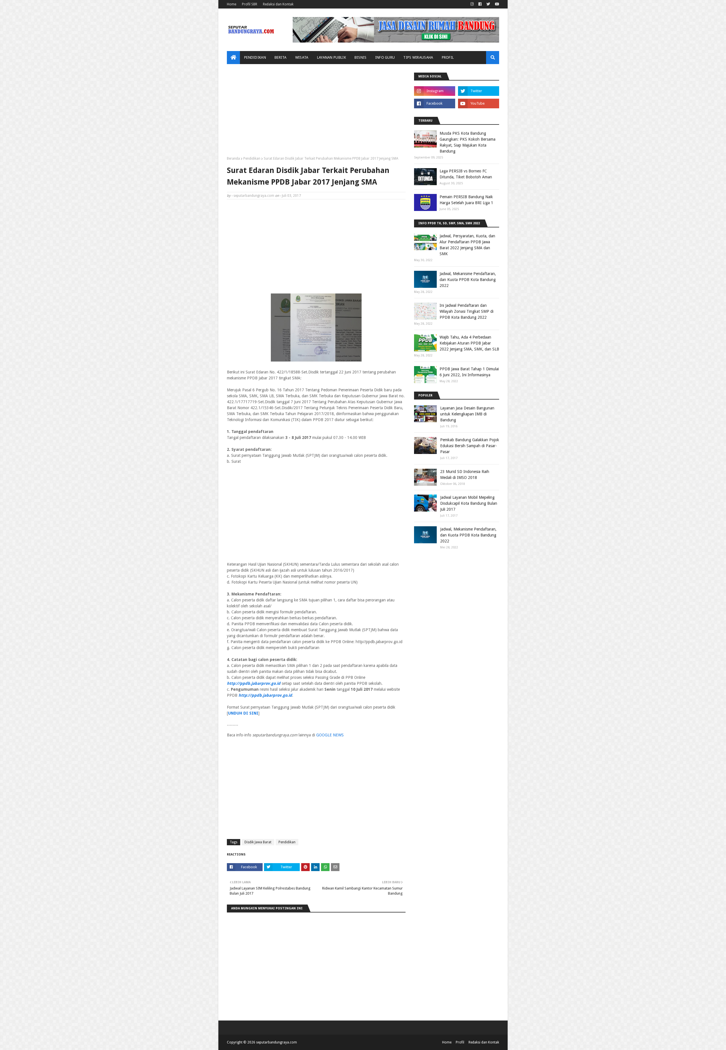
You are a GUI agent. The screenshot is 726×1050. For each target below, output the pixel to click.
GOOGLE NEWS (330, 735)
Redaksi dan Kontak (278, 4)
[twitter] (488, 4)
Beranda (233, 158)
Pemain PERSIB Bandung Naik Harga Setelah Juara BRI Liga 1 (466, 200)
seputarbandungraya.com (253, 196)
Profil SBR (249, 4)
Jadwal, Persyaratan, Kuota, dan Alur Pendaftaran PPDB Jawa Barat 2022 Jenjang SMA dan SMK (467, 245)
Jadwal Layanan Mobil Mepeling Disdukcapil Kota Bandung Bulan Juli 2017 (468, 503)
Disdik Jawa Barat (257, 842)
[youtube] (496, 4)
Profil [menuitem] (448, 57)
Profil (460, 1042)
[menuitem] (233, 57)
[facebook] (480, 4)
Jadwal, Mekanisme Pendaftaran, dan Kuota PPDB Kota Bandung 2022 (468, 279)
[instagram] (472, 4)
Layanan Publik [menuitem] (331, 57)
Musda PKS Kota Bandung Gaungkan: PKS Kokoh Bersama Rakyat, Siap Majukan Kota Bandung (467, 142)
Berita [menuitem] (281, 57)
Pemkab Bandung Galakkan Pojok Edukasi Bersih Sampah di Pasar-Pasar (469, 446)
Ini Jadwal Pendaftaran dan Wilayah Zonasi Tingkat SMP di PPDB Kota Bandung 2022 (466, 311)
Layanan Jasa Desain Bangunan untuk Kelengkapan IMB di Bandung (467, 414)
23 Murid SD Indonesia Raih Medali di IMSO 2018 (464, 474)
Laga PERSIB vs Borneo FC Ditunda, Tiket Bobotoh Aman (466, 174)
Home (231, 4)
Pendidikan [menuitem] (255, 57)
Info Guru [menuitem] (385, 57)
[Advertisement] (316, 112)
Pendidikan (251, 158)
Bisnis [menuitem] (360, 57)
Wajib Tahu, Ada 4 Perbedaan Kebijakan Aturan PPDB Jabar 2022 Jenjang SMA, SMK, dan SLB (469, 343)
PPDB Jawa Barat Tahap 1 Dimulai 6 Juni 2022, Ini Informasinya (469, 372)
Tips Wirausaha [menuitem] (418, 57)
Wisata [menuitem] (302, 57)
